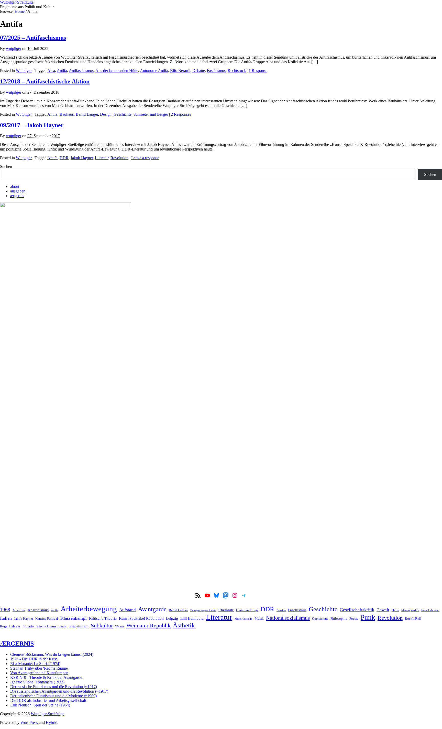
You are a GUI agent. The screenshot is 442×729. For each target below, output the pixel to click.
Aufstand (127, 609)
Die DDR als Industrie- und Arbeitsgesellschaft (48, 700)
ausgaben (17, 191)
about (14, 186)
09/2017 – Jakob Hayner (32, 125)
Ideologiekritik (410, 610)
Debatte (198, 70)
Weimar (119, 626)
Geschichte (122, 114)
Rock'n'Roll (413, 618)
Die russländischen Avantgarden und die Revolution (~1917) (59, 691)
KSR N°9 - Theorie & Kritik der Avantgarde (46, 677)
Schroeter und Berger (151, 114)
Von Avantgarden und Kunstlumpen (39, 673)
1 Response (258, 70)
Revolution (119, 158)
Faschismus (216, 70)
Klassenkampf (73, 618)
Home (20, 11)
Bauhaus (67, 114)
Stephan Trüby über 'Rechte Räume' (39, 668)
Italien (6, 618)
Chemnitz (226, 610)
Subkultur (102, 626)
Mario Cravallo (243, 618)
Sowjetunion (79, 626)
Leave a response (145, 158)
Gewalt (383, 609)
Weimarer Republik (148, 626)
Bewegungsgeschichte (203, 610)
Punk (368, 617)
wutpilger (13, 48)
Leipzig (172, 618)
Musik (259, 618)
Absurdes (19, 610)
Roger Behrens (10, 626)
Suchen (6, 166)
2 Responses (181, 114)
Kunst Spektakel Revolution (141, 618)
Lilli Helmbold (192, 618)
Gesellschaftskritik (357, 609)
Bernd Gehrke (178, 610)
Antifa (62, 70)
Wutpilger (24, 70)
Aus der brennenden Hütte (116, 70)
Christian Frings (247, 610)
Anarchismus (38, 610)
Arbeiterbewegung (89, 609)
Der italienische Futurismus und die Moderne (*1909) (53, 696)
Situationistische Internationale (44, 626)
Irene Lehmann (430, 610)
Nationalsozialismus (288, 618)
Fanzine (281, 610)
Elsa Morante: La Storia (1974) (35, 663)
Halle (395, 610)
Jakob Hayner (82, 158)
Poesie (353, 618)
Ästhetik (184, 625)
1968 (5, 609)
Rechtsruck (237, 70)
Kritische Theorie (103, 618)
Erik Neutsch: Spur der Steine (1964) (40, 705)
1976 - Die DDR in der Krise (34, 659)
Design (106, 114)
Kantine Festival (46, 618)
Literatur (101, 158)
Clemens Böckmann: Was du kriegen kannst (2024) (51, 654)
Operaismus (320, 618)
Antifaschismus (81, 70)
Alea (51, 70)
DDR (64, 158)
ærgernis (17, 196)
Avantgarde (152, 609)
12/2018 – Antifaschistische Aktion (45, 81)
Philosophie (338, 618)
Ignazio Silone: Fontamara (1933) (37, 682)
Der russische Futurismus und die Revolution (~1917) (53, 686)
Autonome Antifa (154, 70)
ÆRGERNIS (17, 643)
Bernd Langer (87, 114)
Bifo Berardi (180, 70)
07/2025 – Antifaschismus (33, 37)
